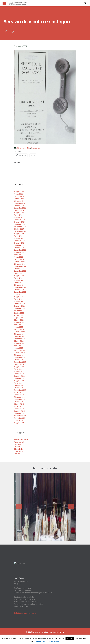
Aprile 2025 (18, 215)
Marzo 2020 (18, 327)
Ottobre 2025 (19, 206)
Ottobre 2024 (19, 229)
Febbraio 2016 (19, 395)
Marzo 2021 (18, 301)
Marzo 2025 (18, 217)
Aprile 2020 (18, 325)
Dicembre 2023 (19, 245)
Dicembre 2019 (19, 334)
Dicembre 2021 (19, 285)
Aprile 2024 (18, 236)
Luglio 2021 (18, 294)
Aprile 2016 (18, 392)
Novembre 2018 (20, 357)
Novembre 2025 (20, 203)
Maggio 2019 (19, 343)
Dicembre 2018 (19, 355)
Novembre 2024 (20, 227)
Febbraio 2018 (19, 374)
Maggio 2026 (19, 192)
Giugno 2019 (19, 341)
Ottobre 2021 (19, 290)
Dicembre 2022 (19, 264)
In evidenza (35, 148)
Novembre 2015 (20, 399)
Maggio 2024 (19, 234)
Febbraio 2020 (19, 329)
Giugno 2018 (19, 364)
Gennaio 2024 (19, 243)
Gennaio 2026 (19, 199)
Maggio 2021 (19, 297)
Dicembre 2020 (19, 308)
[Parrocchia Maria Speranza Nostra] (46, 3)
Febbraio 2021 (19, 304)
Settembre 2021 (20, 292)
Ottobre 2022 (19, 269)
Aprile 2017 (18, 383)
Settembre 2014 (20, 418)
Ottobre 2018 (19, 360)
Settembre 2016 (20, 390)
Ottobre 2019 (19, 336)
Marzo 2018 (18, 371)
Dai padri (17, 444)
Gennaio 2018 (19, 376)
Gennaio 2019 (19, 353)
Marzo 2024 (18, 238)
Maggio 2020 (19, 322)
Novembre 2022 (20, 266)
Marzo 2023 (18, 257)
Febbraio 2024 (19, 241)
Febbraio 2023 (19, 259)
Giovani (17, 447)
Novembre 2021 (20, 287)
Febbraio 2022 (19, 283)
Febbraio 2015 (19, 409)
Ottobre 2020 (19, 313)
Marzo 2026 (18, 194)
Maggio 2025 (19, 213)
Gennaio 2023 (19, 262)
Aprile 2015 (18, 406)
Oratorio (17, 454)
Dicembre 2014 (19, 413)
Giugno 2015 (19, 404)
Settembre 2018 (20, 362)
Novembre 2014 (20, 416)
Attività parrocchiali (23, 148)
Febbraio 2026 (19, 196)
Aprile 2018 (18, 369)
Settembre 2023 (20, 250)
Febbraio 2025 (19, 220)
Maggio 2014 (19, 423)
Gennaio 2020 (19, 332)
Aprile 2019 (18, 346)
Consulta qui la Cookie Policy (47, 641)
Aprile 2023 (18, 255)
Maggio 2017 (19, 381)
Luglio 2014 (18, 420)
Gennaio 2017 (19, 385)
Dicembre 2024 (19, 224)
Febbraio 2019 (19, 350)
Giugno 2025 (19, 210)
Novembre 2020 (20, 311)
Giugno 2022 (19, 273)
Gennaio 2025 (19, 222)
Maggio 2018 (19, 367)
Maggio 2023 (19, 252)
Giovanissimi (18, 449)
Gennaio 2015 (19, 411)
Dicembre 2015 (19, 397)
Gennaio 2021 (19, 306)
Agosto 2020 (18, 315)
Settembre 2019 (20, 339)
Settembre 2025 (20, 208)
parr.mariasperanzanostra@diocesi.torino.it (36, 593)
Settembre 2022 (20, 271)
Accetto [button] (69, 638)
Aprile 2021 (18, 299)
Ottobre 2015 (19, 402)
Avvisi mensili (19, 442)
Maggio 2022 (19, 276)
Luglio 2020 (18, 318)
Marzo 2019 (18, 348)
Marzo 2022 (18, 280)
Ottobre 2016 (19, 388)
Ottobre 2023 (19, 248)
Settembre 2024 (20, 231)
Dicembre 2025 (19, 201)
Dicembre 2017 (19, 378)
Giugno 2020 (19, 320)
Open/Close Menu (4, 3)
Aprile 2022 (18, 278)
